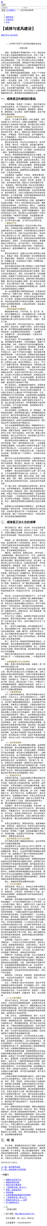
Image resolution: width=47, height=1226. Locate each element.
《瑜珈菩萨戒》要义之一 (16, 1187)
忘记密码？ (11, 10)
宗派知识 (9, 20)
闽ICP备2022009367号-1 (25, 1214)
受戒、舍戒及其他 (13, 1190)
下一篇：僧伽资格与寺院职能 (13, 1169)
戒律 (3, 35)
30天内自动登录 (26, 10)
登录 (3, 10)
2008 (12, 35)
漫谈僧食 (9, 1192)
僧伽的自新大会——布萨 (16, 1200)
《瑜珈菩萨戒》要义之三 (16, 1197)
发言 (16, 35)
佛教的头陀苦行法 (13, 1180)
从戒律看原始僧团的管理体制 (18, 1195)
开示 (7, 35)
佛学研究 (9, 17)
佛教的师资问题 (12, 1182)
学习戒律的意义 (12, 1202)
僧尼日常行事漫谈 (13, 1185)
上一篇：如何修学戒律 (10, 1167)
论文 (8, 22)
